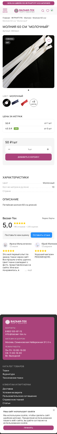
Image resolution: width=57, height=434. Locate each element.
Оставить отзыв (41, 235)
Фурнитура (9, 374)
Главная (6, 17)
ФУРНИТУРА (17, 17)
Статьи (6, 403)
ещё (30, 270)
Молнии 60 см (39, 17)
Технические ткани (13, 378)
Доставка (8, 389)
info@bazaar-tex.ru (15, 334)
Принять (28, 427)
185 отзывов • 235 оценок (26, 226)
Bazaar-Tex (10, 218)
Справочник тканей (13, 399)
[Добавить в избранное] (49, 40)
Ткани (6, 370)
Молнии (27, 17)
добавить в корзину (28, 157)
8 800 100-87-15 (13, 331)
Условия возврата (12, 392)
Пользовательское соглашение (20, 396)
